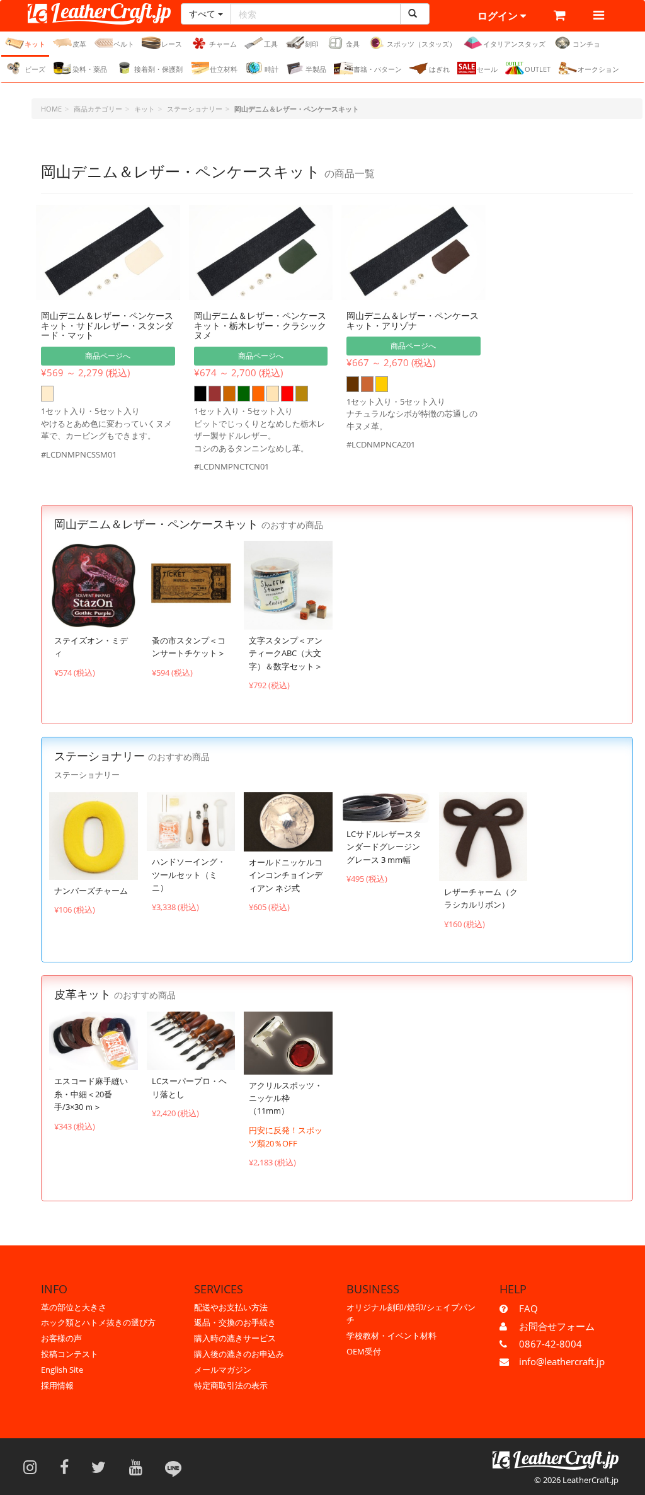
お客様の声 (61, 1338)
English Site (62, 1369)
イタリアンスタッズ (514, 44)
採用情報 (57, 1385)
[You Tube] (140, 1466)
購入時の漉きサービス (235, 1338)
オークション (598, 69)
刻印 (312, 44)
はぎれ (439, 69)
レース (171, 44)
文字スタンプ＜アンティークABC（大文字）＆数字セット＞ (285, 653)
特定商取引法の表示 (231, 1385)
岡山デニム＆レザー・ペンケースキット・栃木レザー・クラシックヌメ (260, 325)
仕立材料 (223, 69)
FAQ (528, 1308)
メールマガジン (222, 1369)
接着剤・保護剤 (158, 69)
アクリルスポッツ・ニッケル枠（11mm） (285, 1098)
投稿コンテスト (69, 1353)
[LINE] (173, 1466)
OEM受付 (363, 1351)
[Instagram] (34, 1466)
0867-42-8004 (550, 1343)
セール (487, 69)
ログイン (498, 16)
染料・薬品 (89, 69)
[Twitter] (102, 1466)
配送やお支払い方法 (231, 1307)
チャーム (223, 44)
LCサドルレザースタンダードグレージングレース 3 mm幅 (383, 846)
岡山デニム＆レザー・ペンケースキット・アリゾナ (412, 320)
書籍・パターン (377, 69)
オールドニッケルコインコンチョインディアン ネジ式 (285, 875)
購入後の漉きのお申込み (239, 1353)
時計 (271, 69)
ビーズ (35, 69)
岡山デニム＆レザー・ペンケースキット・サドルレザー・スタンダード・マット (107, 325)
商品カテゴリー (98, 108)
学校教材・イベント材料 (391, 1335)
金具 (353, 44)
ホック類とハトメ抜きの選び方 (98, 1322)
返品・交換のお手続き (235, 1322)
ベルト (123, 44)
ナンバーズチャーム (91, 890)
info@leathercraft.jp (562, 1361)
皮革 (79, 44)
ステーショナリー (194, 108)
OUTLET (538, 69)
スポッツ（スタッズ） (421, 44)
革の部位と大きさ (73, 1307)
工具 (271, 44)
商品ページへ (107, 355)
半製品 (315, 69)
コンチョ (586, 44)
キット (35, 44)
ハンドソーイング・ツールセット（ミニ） (188, 874)
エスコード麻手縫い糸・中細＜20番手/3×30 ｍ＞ (91, 1093)
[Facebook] (68, 1466)
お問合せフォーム (557, 1326)
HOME (51, 108)
